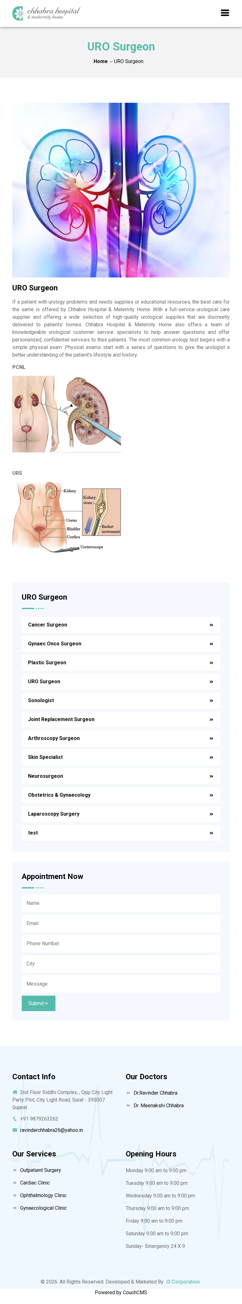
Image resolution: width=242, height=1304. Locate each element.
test (33, 833)
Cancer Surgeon (47, 625)
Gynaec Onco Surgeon (54, 644)
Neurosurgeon (45, 776)
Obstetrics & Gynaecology (59, 795)
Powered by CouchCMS (121, 1292)
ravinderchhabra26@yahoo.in (51, 1130)
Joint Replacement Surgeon (61, 719)
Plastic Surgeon (47, 663)
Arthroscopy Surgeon (54, 738)
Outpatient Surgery (40, 1170)
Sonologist (41, 700)
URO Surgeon (44, 681)
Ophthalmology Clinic (42, 1195)
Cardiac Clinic (34, 1183)
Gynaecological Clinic (43, 1208)
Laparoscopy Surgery (53, 814)
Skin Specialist (45, 757)
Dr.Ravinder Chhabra (154, 1093)
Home (101, 61)
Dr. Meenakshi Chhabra (158, 1106)
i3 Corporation (183, 1282)
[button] (225, 13)
